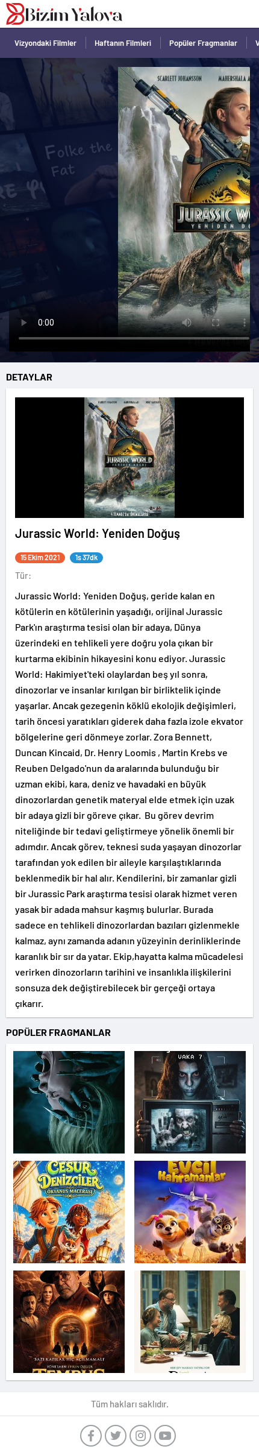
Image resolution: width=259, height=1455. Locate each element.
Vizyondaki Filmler (45, 43)
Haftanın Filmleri (123, 43)
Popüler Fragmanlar (203, 43)
